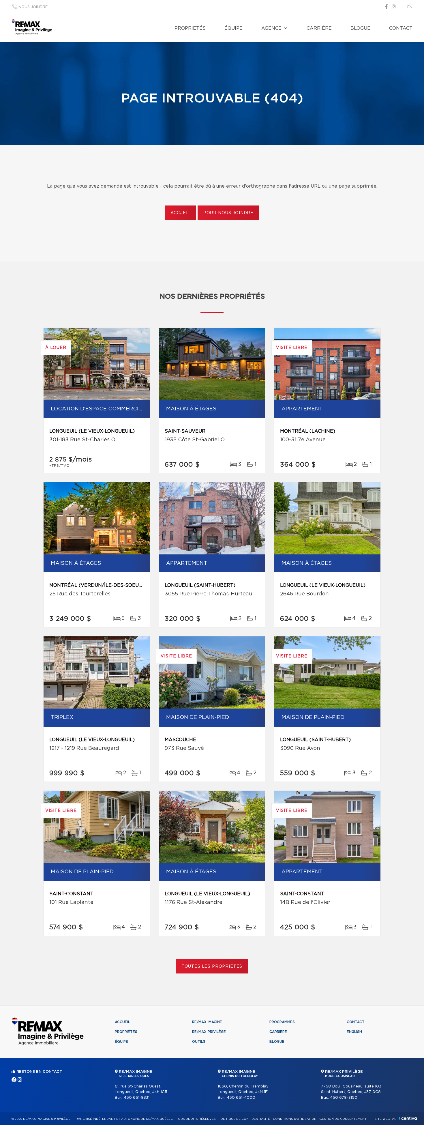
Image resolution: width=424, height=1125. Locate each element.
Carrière (319, 28)
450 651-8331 (136, 1098)
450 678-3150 (343, 1098)
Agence (271, 28)
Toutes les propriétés (212, 967)
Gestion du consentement (343, 1118)
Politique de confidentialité (244, 1118)
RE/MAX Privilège (209, 1032)
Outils (198, 1041)
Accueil (180, 213)
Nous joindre (33, 7)
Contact (400, 28)
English (354, 1032)
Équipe (233, 28)
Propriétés (190, 28)
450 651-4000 (241, 1098)
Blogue (360, 28)
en (409, 7)
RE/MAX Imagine (207, 1022)
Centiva (408, 1118)
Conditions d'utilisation (294, 1118)
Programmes (282, 1022)
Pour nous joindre (228, 213)
